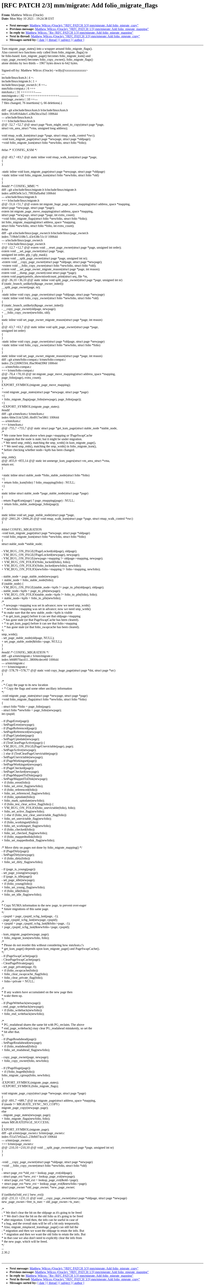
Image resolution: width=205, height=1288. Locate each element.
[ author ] (78, 40)
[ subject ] (65, 40)
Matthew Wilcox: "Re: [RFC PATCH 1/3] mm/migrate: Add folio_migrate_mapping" (79, 32)
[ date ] (41, 40)
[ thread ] (52, 40)
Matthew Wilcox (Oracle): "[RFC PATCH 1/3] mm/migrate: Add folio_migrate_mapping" (92, 29)
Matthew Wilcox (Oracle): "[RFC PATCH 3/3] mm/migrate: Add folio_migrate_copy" (84, 25)
